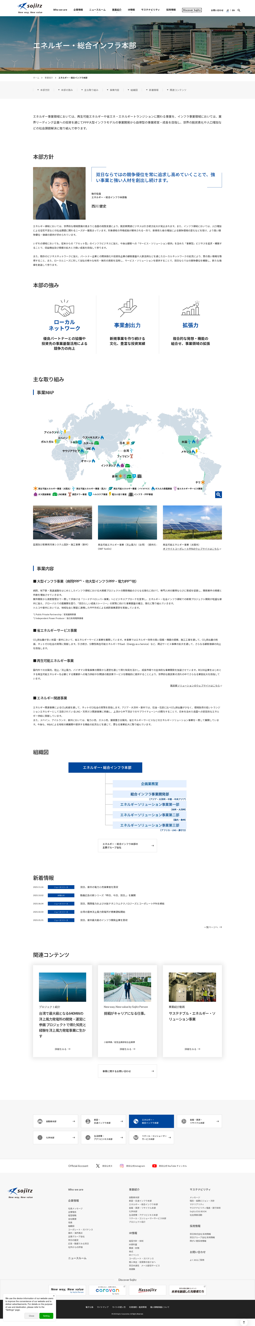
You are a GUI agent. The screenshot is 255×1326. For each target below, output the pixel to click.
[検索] (239, 10)
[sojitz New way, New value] (29, 8)
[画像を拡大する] (127, 448)
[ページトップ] (244, 1322)
